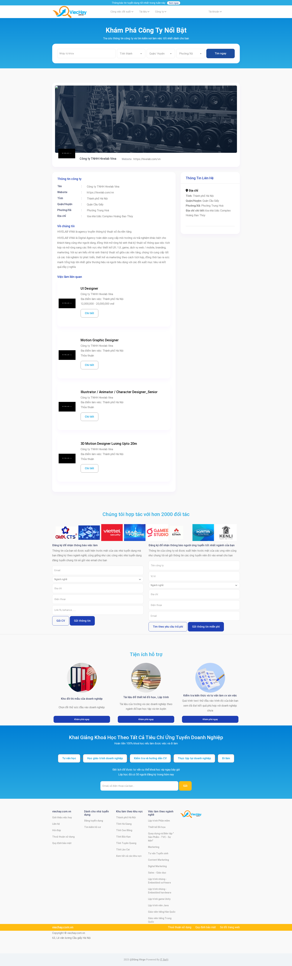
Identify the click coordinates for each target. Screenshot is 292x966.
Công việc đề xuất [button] (121, 11)
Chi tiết (89, 313)
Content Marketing (158, 859)
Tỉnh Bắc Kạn (123, 836)
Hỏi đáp (56, 830)
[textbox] (131, 53)
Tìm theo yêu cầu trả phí (168, 626)
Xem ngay (173, 3)
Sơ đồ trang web (230, 927)
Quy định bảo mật (61, 843)
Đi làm (226, 758)
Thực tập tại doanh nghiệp (194, 758)
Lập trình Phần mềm (159, 820)
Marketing (153, 847)
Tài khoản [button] (213, 11)
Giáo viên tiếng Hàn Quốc (161, 911)
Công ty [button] (159, 11)
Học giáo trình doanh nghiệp (105, 758)
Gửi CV (60, 620)
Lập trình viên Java (158, 905)
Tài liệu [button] (143, 11)
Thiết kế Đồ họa (156, 827)
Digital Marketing (157, 866)
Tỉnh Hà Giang (123, 824)
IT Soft (164, 959)
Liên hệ (56, 824)
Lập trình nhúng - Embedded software (159, 881)
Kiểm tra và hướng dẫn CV (150, 758)
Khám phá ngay (81, 719)
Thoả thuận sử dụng (63, 836)
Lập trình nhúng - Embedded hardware (159, 891)
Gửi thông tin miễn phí (206, 626)
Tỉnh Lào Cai (123, 849)
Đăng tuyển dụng (93, 820)
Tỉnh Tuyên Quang (126, 843)
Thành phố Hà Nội (126, 817)
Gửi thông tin (82, 620)
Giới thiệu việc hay (62, 817)
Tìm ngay (220, 53)
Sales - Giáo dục (157, 872)
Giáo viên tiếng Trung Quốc (159, 920)
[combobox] (131, 53)
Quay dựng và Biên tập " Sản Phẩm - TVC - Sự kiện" (161, 837)
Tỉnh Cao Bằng (124, 830)
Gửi (185, 785)
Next (242, 532)
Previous (49, 532)
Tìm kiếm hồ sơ (92, 827)
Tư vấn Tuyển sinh (158, 853)
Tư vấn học (69, 758)
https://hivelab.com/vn (147, 159)
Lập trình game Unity (159, 899)
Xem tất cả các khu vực (129, 856)
